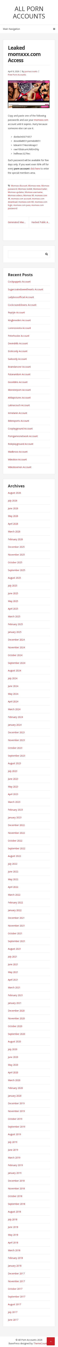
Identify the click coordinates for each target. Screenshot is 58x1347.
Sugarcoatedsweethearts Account (25, 289)
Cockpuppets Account (19, 281)
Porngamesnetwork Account (23, 436)
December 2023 (16, 732)
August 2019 (14, 1134)
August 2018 (14, 1211)
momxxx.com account (21, 198)
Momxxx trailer (40, 189)
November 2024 (16, 647)
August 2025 (14, 577)
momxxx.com (41, 119)
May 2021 (13, 972)
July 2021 (12, 956)
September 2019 (16, 1126)
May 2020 (13, 1064)
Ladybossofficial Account (21, 297)
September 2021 (16, 941)
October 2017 (15, 1288)
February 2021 (15, 995)
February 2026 (15, 539)
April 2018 (13, 1242)
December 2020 (16, 1010)
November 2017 (16, 1281)
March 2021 (14, 987)
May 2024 (13, 693)
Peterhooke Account (18, 335)
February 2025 (15, 624)
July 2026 (12, 500)
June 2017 (13, 1319)
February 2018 (15, 1257)
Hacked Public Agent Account (40, 222)
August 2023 (14, 763)
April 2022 (13, 886)
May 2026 (13, 515)
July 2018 (12, 1219)
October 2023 (15, 747)
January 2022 (14, 910)
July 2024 (12, 678)
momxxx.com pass (21, 205)
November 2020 (16, 1018)
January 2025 (14, 632)
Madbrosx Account (18, 451)
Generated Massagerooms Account (18, 222)
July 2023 (12, 771)
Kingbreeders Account (19, 320)
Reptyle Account (16, 312)
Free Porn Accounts (17, 74)
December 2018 (16, 1180)
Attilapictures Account (19, 397)
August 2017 (14, 1304)
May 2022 (13, 879)
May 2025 (13, 601)
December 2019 (16, 1103)
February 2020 (15, 1087)
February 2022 (15, 902)
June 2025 (13, 593)
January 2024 (14, 724)
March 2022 (14, 894)
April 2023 (13, 794)
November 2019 (16, 1111)
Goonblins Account (18, 382)
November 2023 (16, 740)
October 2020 (15, 1026)
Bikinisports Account (18, 420)
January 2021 (14, 1003)
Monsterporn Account (19, 389)
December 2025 (16, 546)
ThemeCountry (41, 1343)
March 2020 (14, 1080)
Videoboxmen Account (19, 467)
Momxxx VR (28, 195)
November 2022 (16, 832)
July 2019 (12, 1142)
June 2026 (13, 508)
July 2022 (12, 863)
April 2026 (13, 523)
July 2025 (12, 585)
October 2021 (15, 933)
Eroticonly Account (17, 351)
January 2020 (14, 1095)
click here (35, 168)
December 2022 (16, 825)
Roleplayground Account (20, 443)
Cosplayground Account (20, 428)
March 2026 (14, 531)
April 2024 (13, 701)
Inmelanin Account (17, 413)
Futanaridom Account (19, 374)
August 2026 (14, 492)
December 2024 (16, 639)
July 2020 (12, 1049)
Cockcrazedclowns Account (22, 304)
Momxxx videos (15, 195)
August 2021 (14, 948)
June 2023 (13, 778)
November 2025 (16, 554)
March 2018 (14, 1250)
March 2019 (14, 1157)
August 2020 (14, 1041)
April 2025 (13, 608)
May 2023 (13, 786)
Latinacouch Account (19, 405)
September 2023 (16, 755)
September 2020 (16, 1033)
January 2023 (14, 817)
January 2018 (14, 1265)
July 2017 (12, 1312)
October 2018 (15, 1196)
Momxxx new (34, 185)
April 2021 (13, 979)
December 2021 (16, 917)
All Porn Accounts (29, 12)
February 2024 (15, 716)
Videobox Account (17, 459)
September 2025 (16, 570)
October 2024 (15, 655)
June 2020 (13, 1057)
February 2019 (15, 1165)
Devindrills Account (18, 343)
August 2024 (14, 670)
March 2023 (14, 801)
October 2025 (15, 562)
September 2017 (16, 1296)
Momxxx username (34, 192)
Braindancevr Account (19, 366)
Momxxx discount (19, 185)
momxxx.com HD (26, 202)
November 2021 (16, 925)
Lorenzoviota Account (19, 328)
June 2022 (13, 871)
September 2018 (16, 1203)
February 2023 (15, 809)
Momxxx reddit (25, 189)
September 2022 (16, 848)
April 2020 (13, 1072)
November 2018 (16, 1188)
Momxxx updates (16, 192)
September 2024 (16, 662)
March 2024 (14, 709)
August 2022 (14, 856)
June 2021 (13, 964)
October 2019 (15, 1118)
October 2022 (15, 840)
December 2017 (16, 1273)
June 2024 (13, 686)
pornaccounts (31, 71)
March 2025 (14, 616)
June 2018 (13, 1227)
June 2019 (13, 1149)
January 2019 (14, 1172)
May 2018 (13, 1234)
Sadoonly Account (17, 358)
